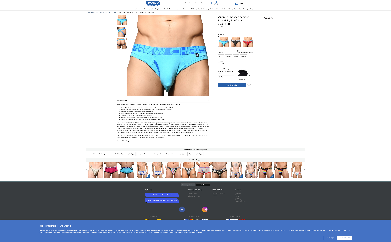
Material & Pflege (123, 141)
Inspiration (253, 9)
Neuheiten (143, 9)
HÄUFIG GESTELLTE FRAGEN (161, 195)
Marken (136, 9)
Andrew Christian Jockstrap (96, 154)
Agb (189, 195)
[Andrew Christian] (268, 20)
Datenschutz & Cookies (194, 196)
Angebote (158, 9)
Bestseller (151, 9)
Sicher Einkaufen (192, 193)
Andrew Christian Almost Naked (164, 154)
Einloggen (216, 4)
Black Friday (238, 200)
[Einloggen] (216, 3)
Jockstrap (182, 154)
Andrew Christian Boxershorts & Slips (122, 154)
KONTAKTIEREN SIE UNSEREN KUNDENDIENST (162, 200)
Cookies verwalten (240, 201)
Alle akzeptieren (344, 238)
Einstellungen (330, 238)
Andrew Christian (143, 154)
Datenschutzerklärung (193, 233)
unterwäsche (92, 13)
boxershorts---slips (108, 13)
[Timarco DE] (152, 4)
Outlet (237, 196)
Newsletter (215, 195)
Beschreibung (122, 100)
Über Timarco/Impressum (218, 193)
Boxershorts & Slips (195, 154)
